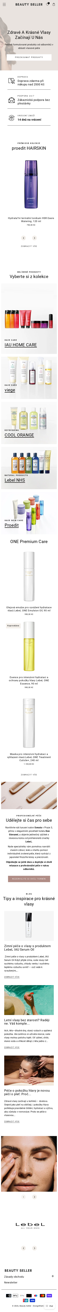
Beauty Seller (26, 1306)
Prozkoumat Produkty (29, 57)
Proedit (12, 525)
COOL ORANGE (19, 435)
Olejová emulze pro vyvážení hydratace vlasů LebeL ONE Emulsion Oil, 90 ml (29, 609)
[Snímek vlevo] (23, 238)
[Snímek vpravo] (34, 238)
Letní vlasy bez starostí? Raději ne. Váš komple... (27, 1022)
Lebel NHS (15, 480)
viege (10, 389)
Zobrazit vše (29, 246)
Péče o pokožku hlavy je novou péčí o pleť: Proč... (27, 1092)
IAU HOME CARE (21, 344)
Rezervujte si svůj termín (29, 879)
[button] (4, 4)
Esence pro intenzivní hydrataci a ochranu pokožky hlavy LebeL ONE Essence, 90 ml (29, 680)
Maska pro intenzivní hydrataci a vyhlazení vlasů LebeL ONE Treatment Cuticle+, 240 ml (29, 757)
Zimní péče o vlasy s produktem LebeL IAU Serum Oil (27, 947)
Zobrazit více (12, 977)
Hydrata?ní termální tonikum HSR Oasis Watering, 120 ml (31, 220)
